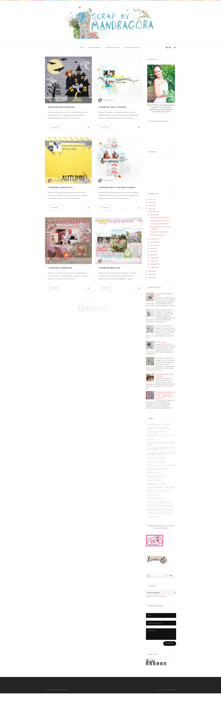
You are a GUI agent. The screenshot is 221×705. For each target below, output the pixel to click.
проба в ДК (151, 502)
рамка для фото (164, 502)
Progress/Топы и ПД (113, 47)
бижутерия (169, 435)
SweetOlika (170, 526)
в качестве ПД (152, 458)
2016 (150, 202)
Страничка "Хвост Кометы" (112, 107)
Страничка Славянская (60, 268)
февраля (154, 264)
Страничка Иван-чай (109, 268)
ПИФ (148, 495)
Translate (163, 596)
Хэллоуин (168, 513)
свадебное (151, 506)
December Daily (153, 517)
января (153, 267)
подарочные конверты (155, 498)
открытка (150, 491)
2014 (150, 209)
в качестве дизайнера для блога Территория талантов (161, 453)
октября (153, 239)
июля (152, 248)
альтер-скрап (152, 435)
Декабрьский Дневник (155, 461)
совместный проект (165, 506)
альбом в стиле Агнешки (156, 432)
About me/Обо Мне (94, 47)
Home (81, 47)
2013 (150, 271)
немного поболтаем (154, 487)
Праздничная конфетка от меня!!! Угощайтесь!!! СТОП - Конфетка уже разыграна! (165, 395)
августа (153, 245)
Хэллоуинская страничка (61, 107)
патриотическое (163, 491)
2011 (150, 277)
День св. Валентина (154, 465)
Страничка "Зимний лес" (164, 358)
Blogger (165, 528)
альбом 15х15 (152, 428)
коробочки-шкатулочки (156, 476)
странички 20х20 (168, 509)
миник (162, 484)
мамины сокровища (155, 480)
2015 (150, 206)
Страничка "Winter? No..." (61, 187)
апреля (153, 258)
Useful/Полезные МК (131, 47)
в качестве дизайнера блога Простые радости (161, 448)
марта (153, 261)
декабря (153, 211)
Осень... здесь (160, 342)
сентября (154, 242)
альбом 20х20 (164, 428)
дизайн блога (170, 465)
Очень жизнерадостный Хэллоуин (164, 375)
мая (152, 255)
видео (163, 458)
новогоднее (169, 487)
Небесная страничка (163, 326)
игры (159, 473)
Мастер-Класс (152, 484)
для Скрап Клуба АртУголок (157, 469)
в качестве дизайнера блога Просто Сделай (161, 443)
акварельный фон (154, 424)
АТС (161, 435)
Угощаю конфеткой (154, 513)
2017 (150, 199)
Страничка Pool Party (163, 310)
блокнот (150, 439)
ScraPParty (64, 690)
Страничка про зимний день (164, 295)
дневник (150, 473)
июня (152, 251)
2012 (150, 274)
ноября (153, 215)
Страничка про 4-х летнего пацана (116, 187)
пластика (156, 495)
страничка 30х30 (153, 509)
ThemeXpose (171, 690)
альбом (166, 424)
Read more (54, 127)
